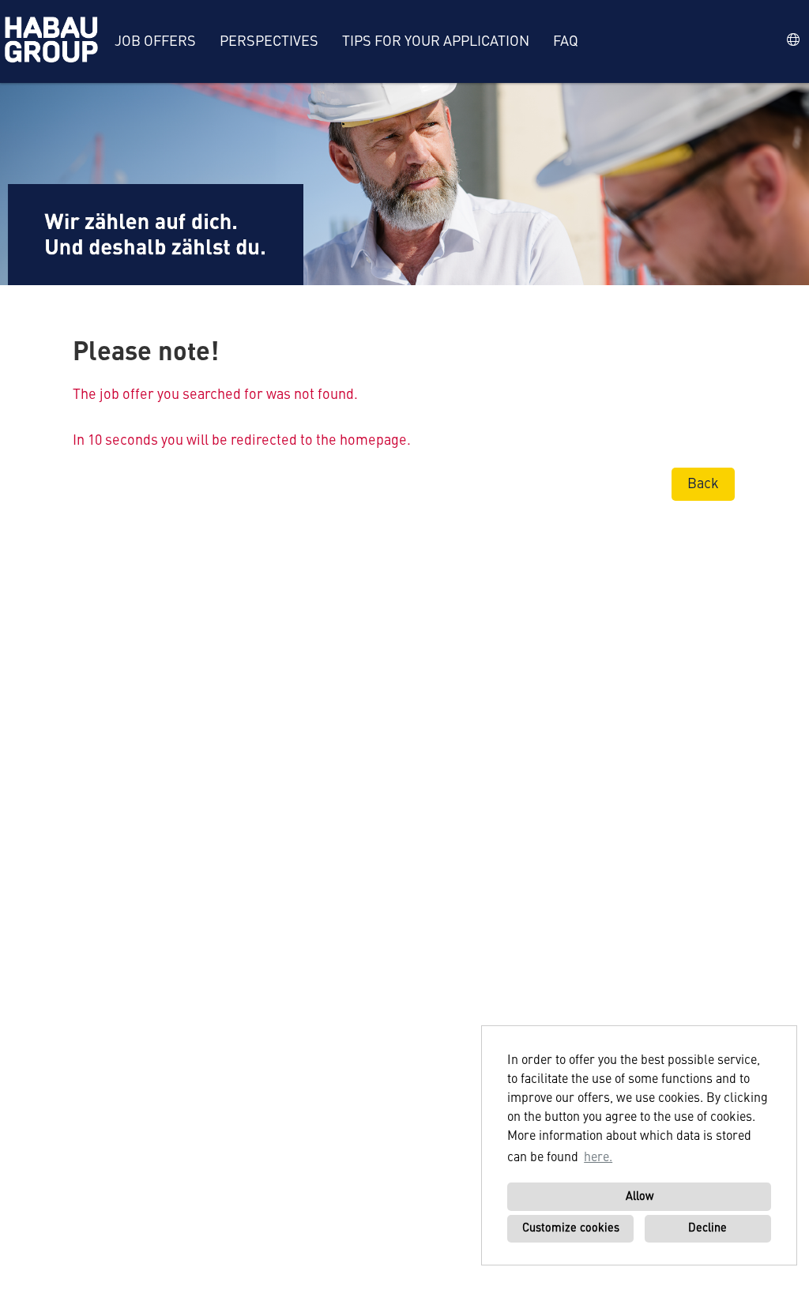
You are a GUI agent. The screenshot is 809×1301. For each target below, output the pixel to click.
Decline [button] (707, 1228)
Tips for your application (435, 42)
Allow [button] (639, 1196)
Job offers (155, 42)
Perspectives (269, 42)
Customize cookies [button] (570, 1228)
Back (703, 484)
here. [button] (598, 1158)
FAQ (565, 42)
